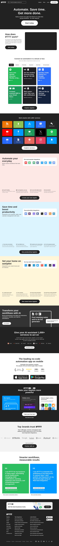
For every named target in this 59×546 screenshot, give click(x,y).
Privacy (27, 541)
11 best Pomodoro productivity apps (36, 529)
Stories (7, 520)
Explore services (29, 148)
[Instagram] (41, 541)
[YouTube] (44, 541)
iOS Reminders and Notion (19, 529)
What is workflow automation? (35, 524)
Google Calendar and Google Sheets (21, 522)
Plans (44, 2)
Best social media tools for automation (37, 535)
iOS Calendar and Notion (19, 520)
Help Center (8, 526)
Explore (39, 2)
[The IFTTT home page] (3, 2)
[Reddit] (52, 541)
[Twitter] (46, 541)
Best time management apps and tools (37, 522)
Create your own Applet (29, 198)
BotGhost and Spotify (18, 526)
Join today (11, 47)
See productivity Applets (29, 252)
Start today (29, 23)
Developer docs (9, 533)
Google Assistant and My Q (19, 524)
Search (7, 529)
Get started (54, 2)
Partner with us (29, 446)
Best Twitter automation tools (35, 520)
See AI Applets (6, 323)
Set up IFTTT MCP (29, 347)
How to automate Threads (34, 531)
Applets (7, 522)
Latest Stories (33, 517)
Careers (13, 541)
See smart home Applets (29, 301)
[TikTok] (49, 541)
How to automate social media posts (36, 533)
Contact (23, 541)
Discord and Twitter (18, 535)
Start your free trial (29, 414)
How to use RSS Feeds (34, 526)
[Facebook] (36, 541)
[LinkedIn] (38, 541)
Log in (48, 2)
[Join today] (41, 41)
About (31, 541)
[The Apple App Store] (21, 377)
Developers (8, 541)
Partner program (18, 541)
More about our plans (29, 417)
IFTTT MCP (8, 524)
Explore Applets (29, 108)
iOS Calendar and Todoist (19, 531)
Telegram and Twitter (18, 533)
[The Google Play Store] (38, 377)
